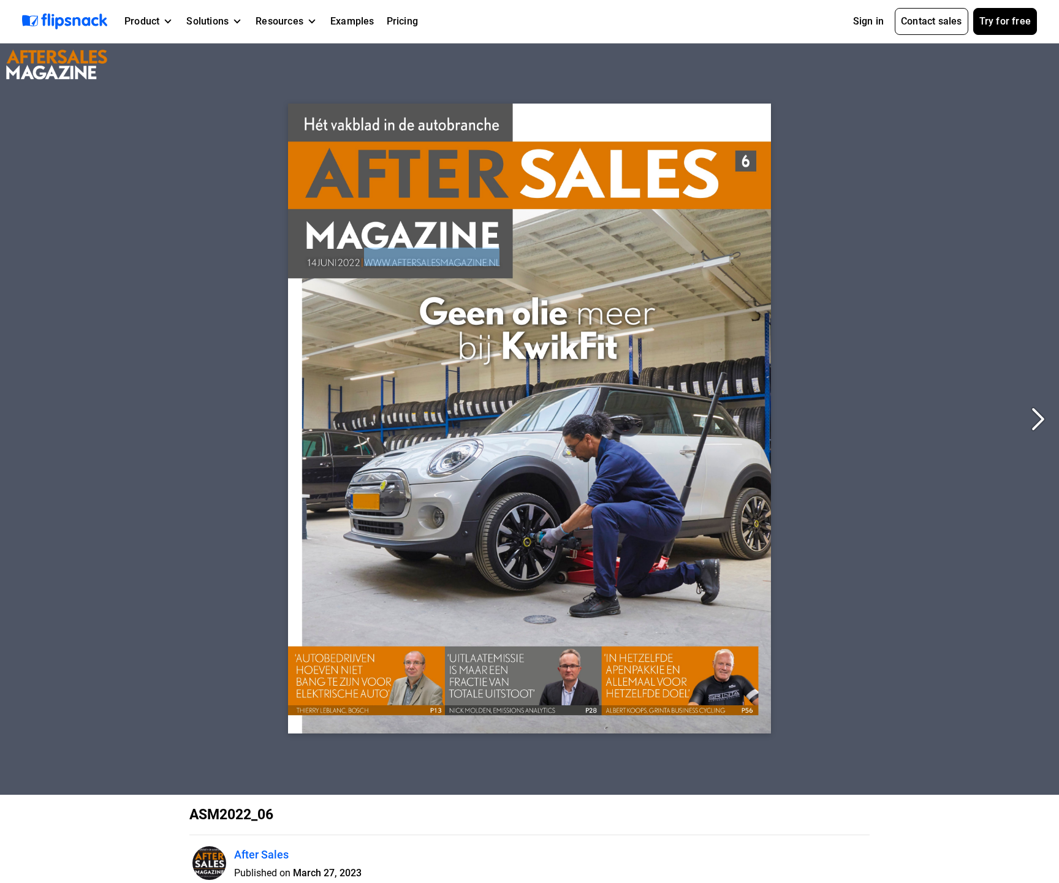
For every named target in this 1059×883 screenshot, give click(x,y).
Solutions (207, 21)
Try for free (1005, 21)
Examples (352, 21)
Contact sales (931, 21)
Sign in (868, 21)
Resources (279, 21)
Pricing (402, 21)
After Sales (261, 854)
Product (141, 21)
